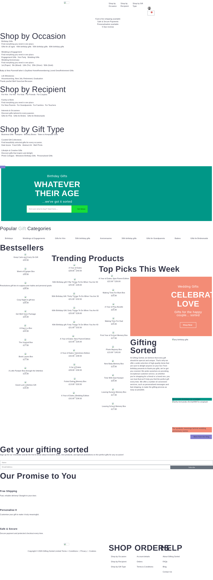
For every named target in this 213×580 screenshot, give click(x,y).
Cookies (92, 551)
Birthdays (9, 238)
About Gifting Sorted (171, 556)
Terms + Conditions (70, 551)
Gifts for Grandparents (155, 238)
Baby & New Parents (8, 71)
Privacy (83, 551)
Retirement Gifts (67, 71)
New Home (33, 71)
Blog (165, 567)
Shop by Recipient (125, 5)
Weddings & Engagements (34, 238)
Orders (139, 562)
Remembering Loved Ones (49, 71)
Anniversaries (106, 238)
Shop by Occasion (113, 5)
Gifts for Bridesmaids (199, 238)
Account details (143, 556)
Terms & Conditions (145, 567)
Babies (178, 238)
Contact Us (167, 572)
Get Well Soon (15, 81)
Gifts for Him (60, 238)
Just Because (26, 81)
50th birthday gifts (82, 238)
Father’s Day (22, 71)
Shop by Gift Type (138, 5)
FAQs (165, 562)
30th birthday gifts (129, 238)
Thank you (4, 81)
